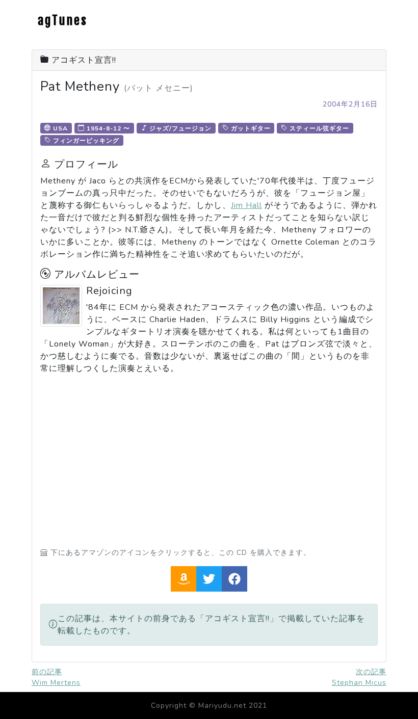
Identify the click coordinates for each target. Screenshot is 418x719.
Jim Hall (246, 205)
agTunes (63, 20)
